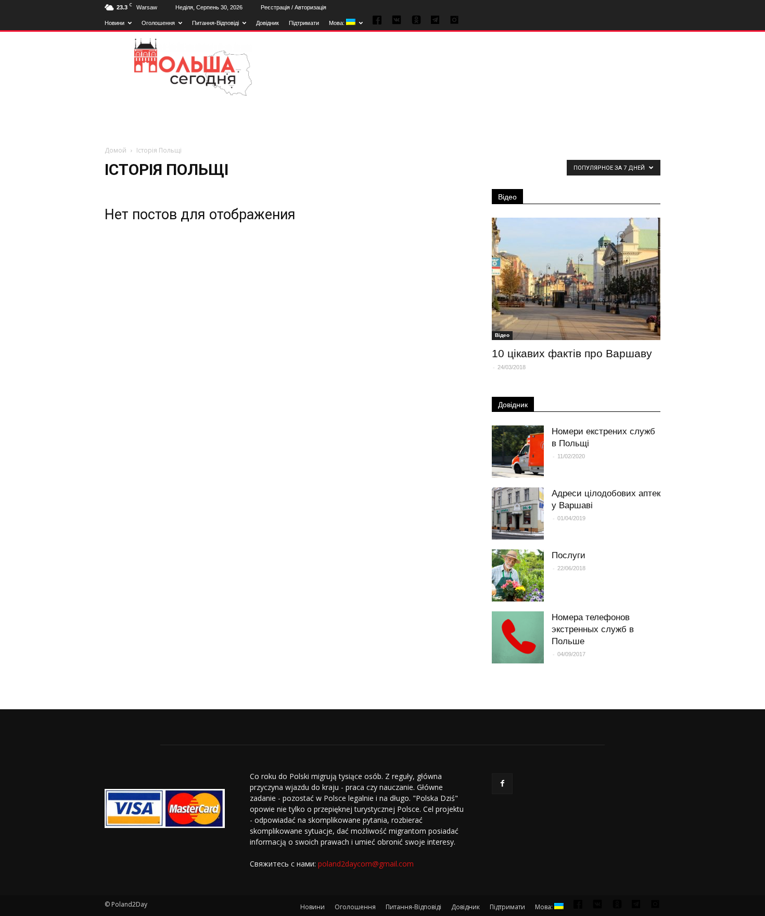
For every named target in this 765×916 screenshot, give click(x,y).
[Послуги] (518, 575)
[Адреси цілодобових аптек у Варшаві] (518, 513)
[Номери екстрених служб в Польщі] (518, 451)
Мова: (337, 23)
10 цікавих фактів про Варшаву (572, 353)
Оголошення (158, 23)
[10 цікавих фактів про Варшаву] (576, 279)
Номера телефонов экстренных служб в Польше (593, 629)
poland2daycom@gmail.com (366, 864)
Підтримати (304, 23)
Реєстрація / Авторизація (293, 7)
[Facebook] (502, 783)
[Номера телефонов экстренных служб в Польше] (518, 637)
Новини (114, 23)
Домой (115, 150)
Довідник (267, 23)
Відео (507, 197)
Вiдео (502, 335)
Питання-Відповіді (215, 23)
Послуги (568, 555)
